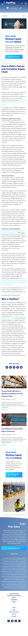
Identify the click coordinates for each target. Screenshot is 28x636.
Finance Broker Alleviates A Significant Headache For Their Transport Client (12, 393)
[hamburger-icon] (22, 3)
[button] (7, 367)
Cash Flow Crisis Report (14, 595)
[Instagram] (19, 621)
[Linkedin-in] (16, 621)
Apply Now (14, 599)
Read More (4, 410)
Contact (14, 616)
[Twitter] (12, 621)
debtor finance (10, 318)
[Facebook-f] (9, 621)
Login (14, 601)
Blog (14, 610)
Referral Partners (14, 612)
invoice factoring (16, 316)
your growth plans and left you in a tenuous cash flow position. (13, 102)
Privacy (14, 614)
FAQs (14, 597)
